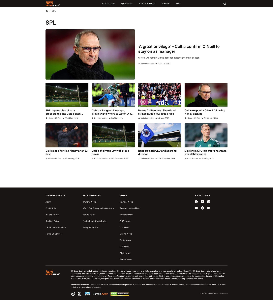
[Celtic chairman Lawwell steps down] (113, 135)
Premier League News (130, 208)
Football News (108, 3)
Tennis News (126, 259)
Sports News (127, 3)
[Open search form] (225, 3)
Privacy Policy (52, 214)
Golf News (124, 246)
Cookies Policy (52, 221)
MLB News (125, 253)
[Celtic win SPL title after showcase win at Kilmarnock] (206, 135)
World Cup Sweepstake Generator (98, 208)
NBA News (125, 221)
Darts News (125, 240)
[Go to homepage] (53, 3)
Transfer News (89, 202)
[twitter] (202, 201)
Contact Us (51, 208)
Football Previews (147, 3)
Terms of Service (54, 234)
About (48, 202)
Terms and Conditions (56, 227)
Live (178, 3)
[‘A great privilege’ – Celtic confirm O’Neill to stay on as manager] (90, 54)
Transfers (165, 3)
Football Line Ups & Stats (94, 221)
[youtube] (196, 208)
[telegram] (202, 208)
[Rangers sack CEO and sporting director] (159, 135)
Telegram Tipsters (91, 227)
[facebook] (196, 201)
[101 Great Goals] (55, 283)
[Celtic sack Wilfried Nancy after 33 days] (67, 135)
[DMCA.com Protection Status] (119, 294)
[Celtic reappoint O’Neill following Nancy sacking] (206, 95)
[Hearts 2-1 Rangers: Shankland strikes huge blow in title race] (159, 95)
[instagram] (208, 201)
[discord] (208, 208)
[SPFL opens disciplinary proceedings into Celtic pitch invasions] (67, 95)
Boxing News (126, 234)
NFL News (124, 227)
